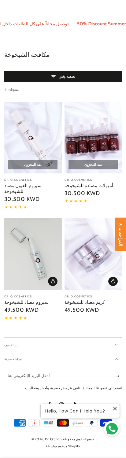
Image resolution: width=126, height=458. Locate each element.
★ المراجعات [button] (120, 234)
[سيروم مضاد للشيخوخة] (33, 254)
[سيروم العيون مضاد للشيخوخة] (33, 137)
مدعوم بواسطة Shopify (63, 446)
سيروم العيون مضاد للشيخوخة (23, 188)
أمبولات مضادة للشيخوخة (89, 185)
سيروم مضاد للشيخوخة (26, 302)
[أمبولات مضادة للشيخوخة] (93, 137)
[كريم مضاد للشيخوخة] (93, 254)
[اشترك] (119, 376)
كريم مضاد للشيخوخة (85, 302)
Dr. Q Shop (53, 439)
